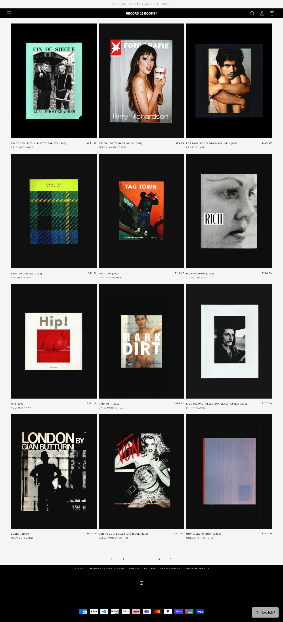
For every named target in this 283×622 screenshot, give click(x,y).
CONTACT (79, 568)
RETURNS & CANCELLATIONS (107, 568)
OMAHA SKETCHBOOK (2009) (203, 534)
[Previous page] (112, 559)
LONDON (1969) (20, 534)
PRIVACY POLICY (170, 568)
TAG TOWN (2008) (109, 273)
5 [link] (171, 559)
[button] (9, 13)
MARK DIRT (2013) (109, 404)
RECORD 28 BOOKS (147, 619)
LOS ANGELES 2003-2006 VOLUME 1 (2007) (212, 143)
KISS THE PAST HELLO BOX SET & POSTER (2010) (216, 404)
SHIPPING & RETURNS (142, 568)
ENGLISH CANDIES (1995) (26, 273)
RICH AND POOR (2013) (200, 273)
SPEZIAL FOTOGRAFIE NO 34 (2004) (120, 143)
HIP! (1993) (17, 404)
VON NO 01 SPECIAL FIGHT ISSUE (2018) (123, 534)
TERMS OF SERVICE (197, 568)
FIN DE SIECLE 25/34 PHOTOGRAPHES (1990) (38, 143)
